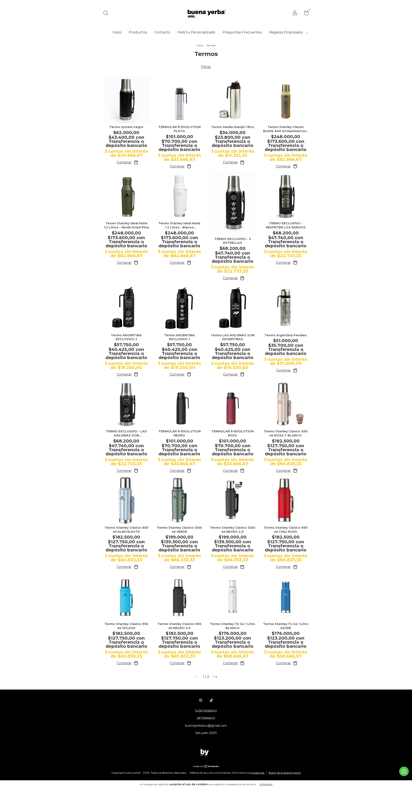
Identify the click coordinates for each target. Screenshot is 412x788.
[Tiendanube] (206, 767)
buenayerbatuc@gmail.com (206, 726)
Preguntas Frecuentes (242, 32)
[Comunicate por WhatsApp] (404, 771)
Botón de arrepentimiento (285, 772)
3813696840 (206, 718)
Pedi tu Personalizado (196, 32)
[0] (305, 14)
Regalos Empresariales (288, 32)
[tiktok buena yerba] (211, 700)
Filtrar (206, 67)
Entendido (266, 784)
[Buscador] (107, 13)
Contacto (162, 32)
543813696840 (206, 711)
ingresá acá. (257, 772)
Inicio (117, 32)
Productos (138, 32)
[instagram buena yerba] (200, 700)
